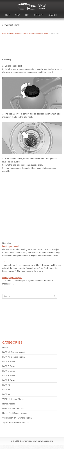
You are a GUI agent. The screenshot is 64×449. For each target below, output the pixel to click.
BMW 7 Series (8, 380)
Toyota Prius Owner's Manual (15, 422)
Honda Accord (8, 404)
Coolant (45, 33)
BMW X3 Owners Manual (13, 352)
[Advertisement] (32, 45)
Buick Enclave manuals (13, 408)
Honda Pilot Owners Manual (14, 413)
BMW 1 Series (8, 361)
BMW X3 (5, 33)
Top (27, 15)
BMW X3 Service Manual (13, 357)
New (17, 15)
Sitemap (38, 15)
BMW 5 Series (8, 371)
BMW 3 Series (8, 366)
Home (7, 15)
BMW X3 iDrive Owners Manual (22, 33)
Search (52, 15)
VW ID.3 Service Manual (13, 399)
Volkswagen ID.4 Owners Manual (17, 418)
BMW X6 (6, 394)
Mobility (38, 33)
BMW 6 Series (8, 375)
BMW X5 (6, 390)
